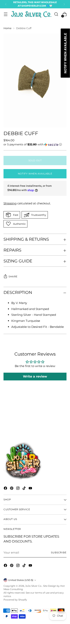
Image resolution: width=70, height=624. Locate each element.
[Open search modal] (56, 14)
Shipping (10, 203)
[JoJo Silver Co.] (31, 14)
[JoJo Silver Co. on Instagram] (18, 488)
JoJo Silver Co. (33, 586)
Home (7, 28)
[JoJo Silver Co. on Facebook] (6, 488)
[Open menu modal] (6, 14)
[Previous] (6, 4)
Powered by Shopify (15, 599)
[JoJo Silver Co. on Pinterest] (12, 488)
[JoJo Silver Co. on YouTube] (30, 488)
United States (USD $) (20, 580)
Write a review (35, 376)
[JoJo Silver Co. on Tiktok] (24, 488)
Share (13, 276)
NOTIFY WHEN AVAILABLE (35, 173)
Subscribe (58, 552)
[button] (35, 144)
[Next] (64, 4)
